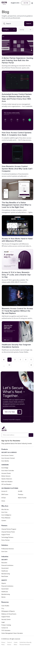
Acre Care (4, 551)
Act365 (20, 491)
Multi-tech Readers (6, 481)
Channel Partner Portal (8, 532)
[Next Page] (31, 365)
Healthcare (4, 571)
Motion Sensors (5, 476)
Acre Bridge (4, 468)
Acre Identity (5, 461)
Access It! (4, 491)
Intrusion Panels (6, 473)
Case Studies (5, 605)
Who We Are (5, 509)
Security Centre (5, 619)
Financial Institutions (7, 565)
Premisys (20, 494)
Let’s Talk (26, 3)
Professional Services (7, 549)
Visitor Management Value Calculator (12, 633)
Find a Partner (5, 540)
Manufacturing (5, 573)
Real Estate (4, 576)
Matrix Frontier (22, 497)
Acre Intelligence (6, 515)
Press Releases (5, 518)
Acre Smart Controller (7, 470)
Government (5, 568)
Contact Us (4, 628)
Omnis (3, 501)
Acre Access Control (7, 455)
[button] (16, 2)
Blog (2, 608)
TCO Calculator (5, 630)
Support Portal (5, 534)
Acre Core (4, 512)
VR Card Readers (6, 484)
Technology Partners (7, 537)
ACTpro (3, 497)
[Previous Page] (4, 359)
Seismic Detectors (6, 479)
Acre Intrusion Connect (8, 458)
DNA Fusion (4, 494)
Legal (3, 622)
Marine (3, 597)
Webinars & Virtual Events (8, 614)
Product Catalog (6, 625)
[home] (4, 3)
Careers (3, 520)
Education (4, 562)
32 (9, 365)
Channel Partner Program (8, 529)
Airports (3, 583)
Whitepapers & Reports (8, 611)
